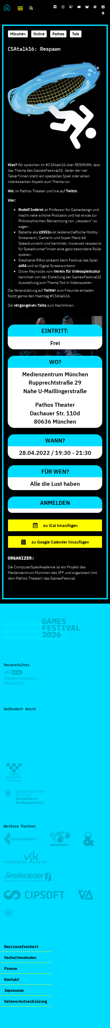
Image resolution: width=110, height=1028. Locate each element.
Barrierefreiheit (21, 946)
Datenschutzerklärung (25, 1001)
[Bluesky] (87, 7)
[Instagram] (63, 7)
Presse (10, 968)
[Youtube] (79, 7)
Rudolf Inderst (30, 209)
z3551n (45, 231)
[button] (20, 8)
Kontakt (11, 979)
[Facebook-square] (103, 7)
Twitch (71, 190)
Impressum (13, 990)
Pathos (58, 33)
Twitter (50, 290)
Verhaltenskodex (20, 957)
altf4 (22, 265)
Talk (75, 33)
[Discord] (55, 7)
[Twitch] (71, 7)
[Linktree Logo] (103, 13)
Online (39, 33)
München (18, 33)
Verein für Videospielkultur (77, 271)
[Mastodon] (95, 7)
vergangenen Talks (30, 305)
